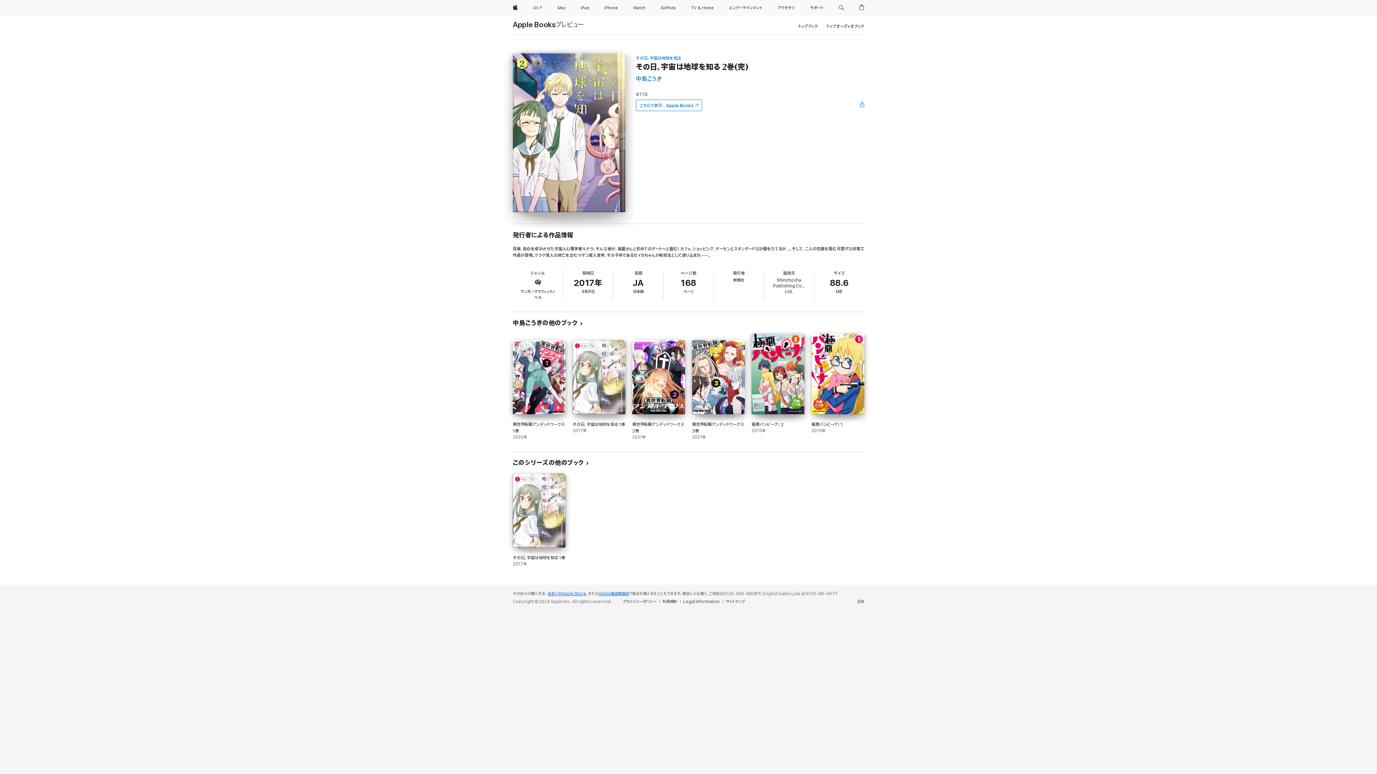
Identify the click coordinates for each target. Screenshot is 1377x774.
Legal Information (701, 601)
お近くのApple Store (567, 593)
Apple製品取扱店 (613, 593)
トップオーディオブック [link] (845, 26)
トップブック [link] (808, 26)
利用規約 (670, 601)
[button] (841, 8)
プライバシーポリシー (640, 601)
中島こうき (649, 79)
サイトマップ (735, 601)
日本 (860, 601)
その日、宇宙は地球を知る (658, 58)
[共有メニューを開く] (862, 105)
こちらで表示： (667, 105)
